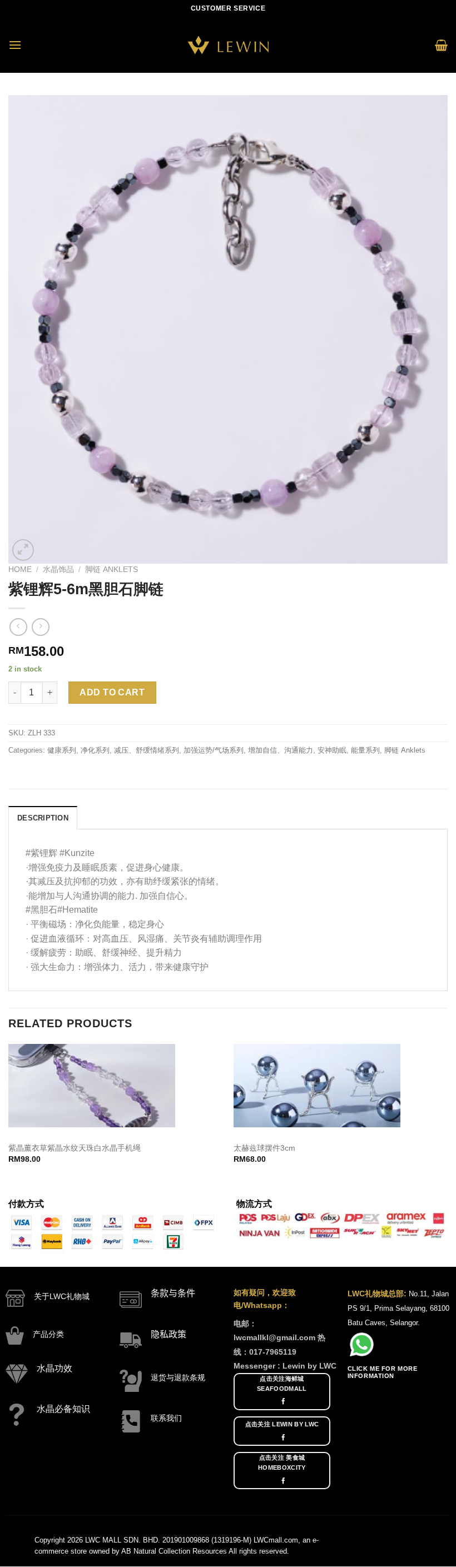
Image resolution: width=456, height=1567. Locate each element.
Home (20, 569)
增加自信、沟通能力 (280, 750)
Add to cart (112, 692)
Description (42, 818)
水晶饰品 (58, 569)
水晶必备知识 (63, 1409)
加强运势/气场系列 (214, 750)
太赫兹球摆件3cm (264, 1147)
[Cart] (441, 45)
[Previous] (9, 1113)
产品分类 (48, 1334)
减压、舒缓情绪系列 (146, 750)
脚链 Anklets (111, 569)
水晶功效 (54, 1368)
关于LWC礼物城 (62, 1296)
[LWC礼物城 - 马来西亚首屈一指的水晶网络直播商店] (228, 45)
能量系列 (365, 750)
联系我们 (166, 1418)
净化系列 (95, 750)
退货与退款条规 (178, 1377)
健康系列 (61, 750)
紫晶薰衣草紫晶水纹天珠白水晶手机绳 (74, 1147)
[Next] (447, 1113)
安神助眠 (332, 750)
